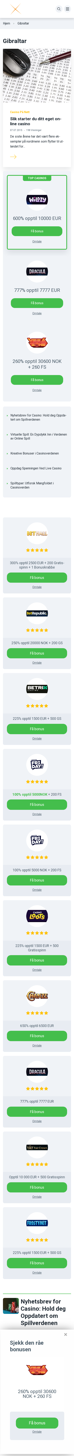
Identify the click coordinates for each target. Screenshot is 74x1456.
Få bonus (37, 303)
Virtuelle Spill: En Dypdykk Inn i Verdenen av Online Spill (38, 437)
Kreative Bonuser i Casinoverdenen (34, 453)
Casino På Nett (20, 112)
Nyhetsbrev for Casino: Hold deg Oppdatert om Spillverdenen (38, 417)
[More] (13, 156)
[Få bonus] (37, 1370)
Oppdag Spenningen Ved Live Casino (36, 468)
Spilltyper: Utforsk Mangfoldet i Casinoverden (32, 485)
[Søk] (59, 9)
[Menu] (67, 9)
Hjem (6, 23)
